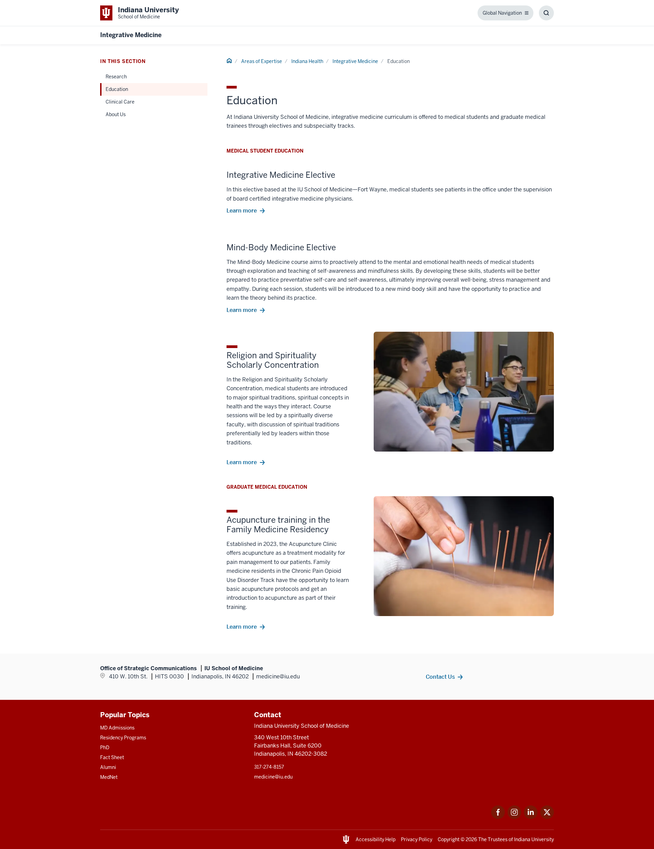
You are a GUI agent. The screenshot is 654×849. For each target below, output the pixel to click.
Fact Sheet (112, 757)
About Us (116, 114)
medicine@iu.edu (273, 777)
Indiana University (534, 839)
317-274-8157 (269, 767)
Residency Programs (123, 738)
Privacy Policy (416, 839)
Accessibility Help (375, 839)
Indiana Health (307, 61)
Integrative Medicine (130, 35)
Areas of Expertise (261, 61)
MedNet (109, 777)
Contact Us (440, 676)
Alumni (108, 767)
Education (117, 89)
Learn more (242, 210)
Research (116, 77)
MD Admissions (117, 728)
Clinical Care (120, 102)
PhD (104, 747)
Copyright (449, 839)
